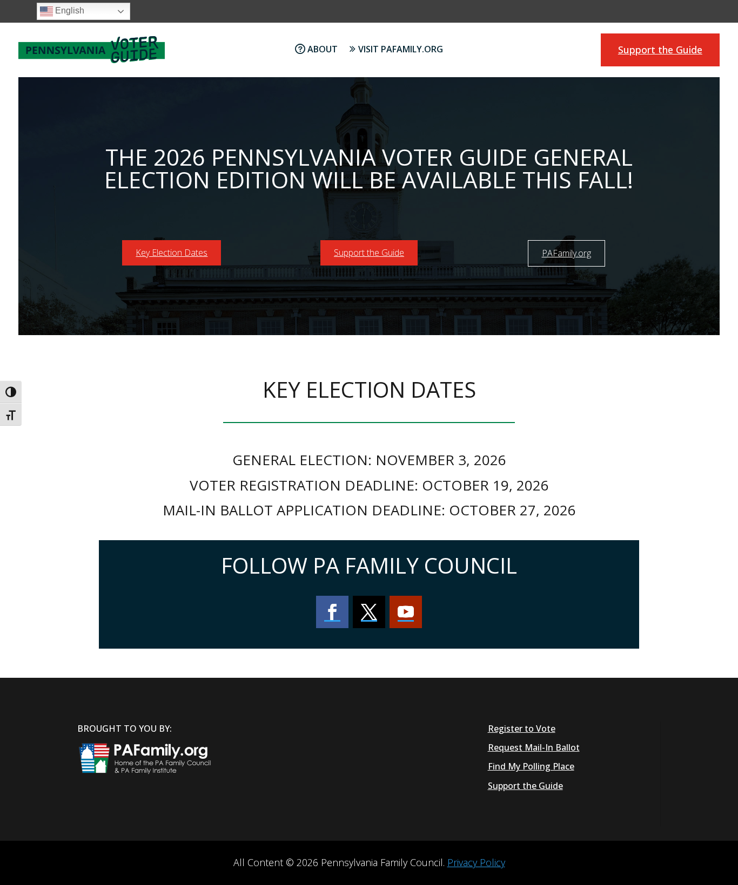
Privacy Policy (476, 862)
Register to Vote (521, 728)
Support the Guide (660, 49)
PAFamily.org (566, 253)
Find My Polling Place (531, 766)
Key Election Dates (171, 252)
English (68, 10)
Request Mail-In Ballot (534, 747)
